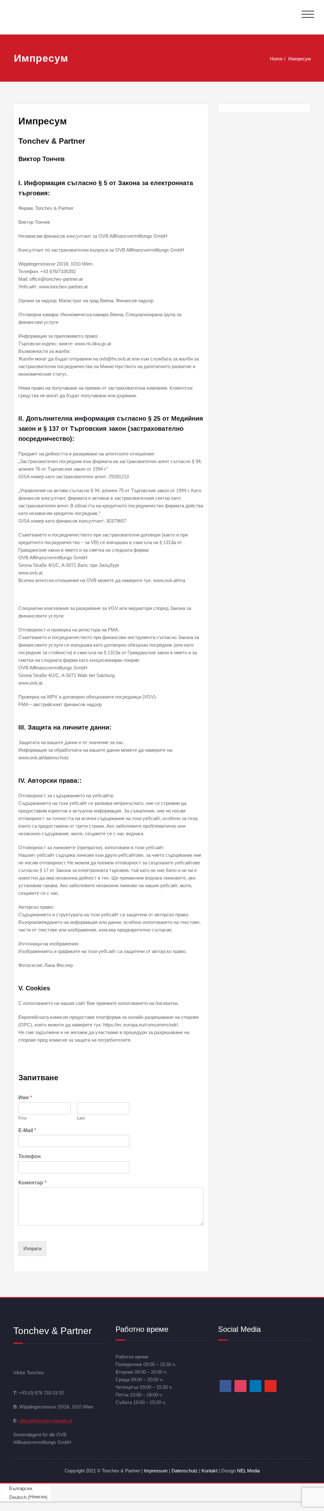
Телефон (29, 1156)
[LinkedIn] (255, 1386)
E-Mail (27, 1130)
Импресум (299, 58)
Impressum (156, 1470)
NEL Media (248, 1470)
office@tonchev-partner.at (45, 1420)
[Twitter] (270, 1386)
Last (81, 1118)
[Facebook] (225, 1386)
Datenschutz (185, 1470)
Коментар (32, 1182)
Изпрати (32, 1248)
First (22, 1118)
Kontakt (209, 1470)
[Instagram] (240, 1386)
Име (25, 1097)
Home (276, 58)
